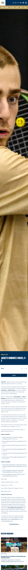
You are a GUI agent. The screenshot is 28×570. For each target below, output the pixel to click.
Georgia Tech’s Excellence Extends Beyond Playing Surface (13, 557)
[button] (13, 3)
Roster (17, 7)
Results (14, 375)
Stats (21, 7)
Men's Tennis (4, 7)
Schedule (12, 7)
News (25, 7)
